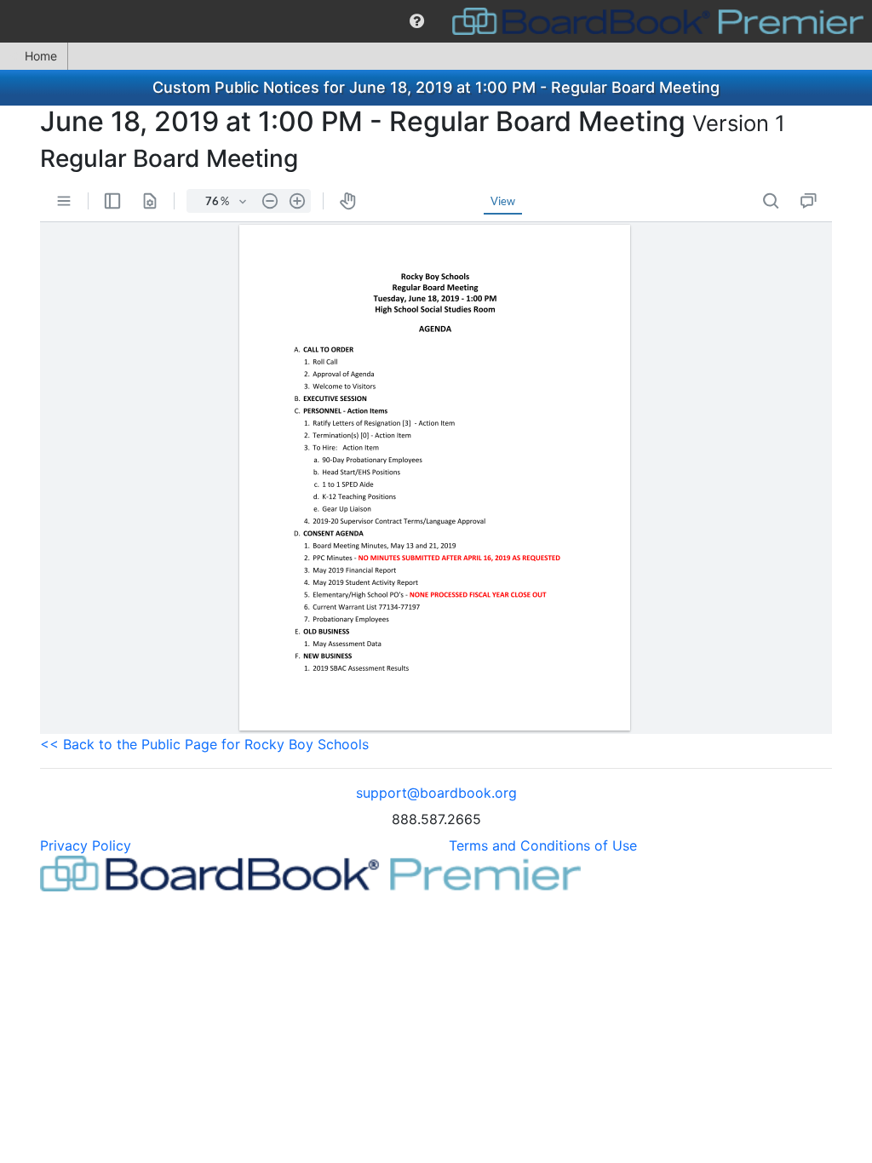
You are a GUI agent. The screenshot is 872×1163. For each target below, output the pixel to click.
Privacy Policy (85, 845)
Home (41, 56)
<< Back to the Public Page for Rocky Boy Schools (204, 744)
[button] (417, 21)
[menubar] (436, 21)
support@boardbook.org (436, 792)
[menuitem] (417, 21)
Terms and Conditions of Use (543, 845)
